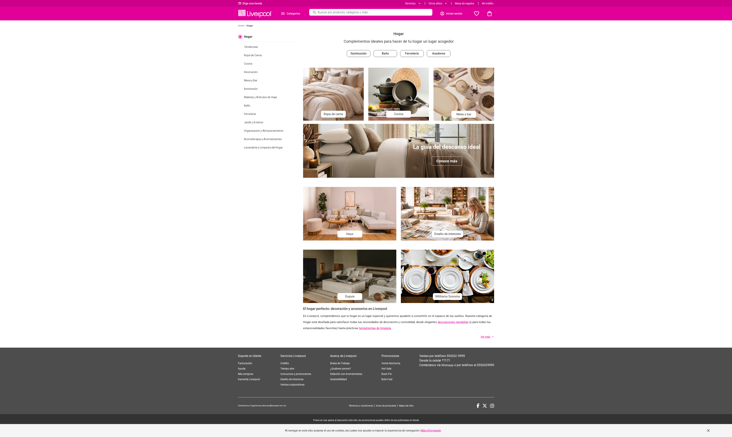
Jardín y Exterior (253, 122)
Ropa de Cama (253, 55)
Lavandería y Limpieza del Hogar (263, 147)
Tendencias (251, 46)
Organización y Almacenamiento (263, 130)
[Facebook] (478, 405)
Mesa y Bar (250, 80)
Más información (431, 430)
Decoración (251, 72)
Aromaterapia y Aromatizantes (263, 139)
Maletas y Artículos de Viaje (260, 97)
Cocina (248, 63)
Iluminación (251, 88)
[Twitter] (484, 405)
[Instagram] (492, 405)
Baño (247, 105)
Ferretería (250, 113)
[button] (487, 336)
